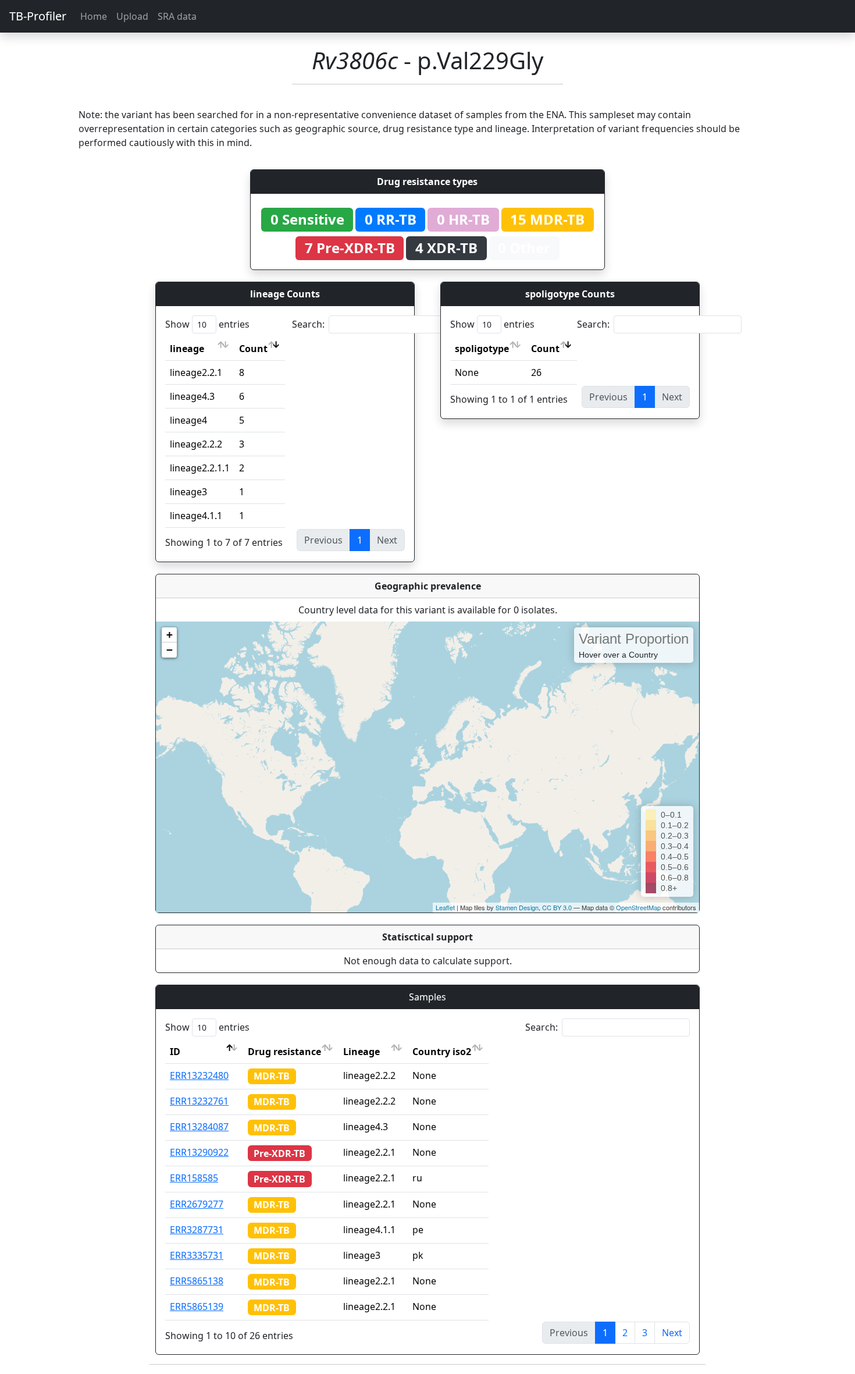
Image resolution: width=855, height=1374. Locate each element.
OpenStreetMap (638, 907)
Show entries (207, 324)
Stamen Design (517, 907)
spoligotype (482, 348)
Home (93, 16)
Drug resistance (284, 1051)
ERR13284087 (199, 1126)
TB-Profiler (37, 16)
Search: (308, 324)
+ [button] (169, 635)
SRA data (177, 16)
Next (672, 1332)
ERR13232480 (199, 1075)
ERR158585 (194, 1177)
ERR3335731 (196, 1255)
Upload (132, 16)
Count (253, 348)
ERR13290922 (199, 1152)
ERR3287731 (196, 1229)
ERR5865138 (196, 1280)
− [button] (169, 650)
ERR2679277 (196, 1204)
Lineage (361, 1051)
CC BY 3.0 (557, 907)
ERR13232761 (199, 1101)
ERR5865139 (196, 1306)
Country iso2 (441, 1051)
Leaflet (445, 907)
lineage (187, 348)
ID (175, 1051)
